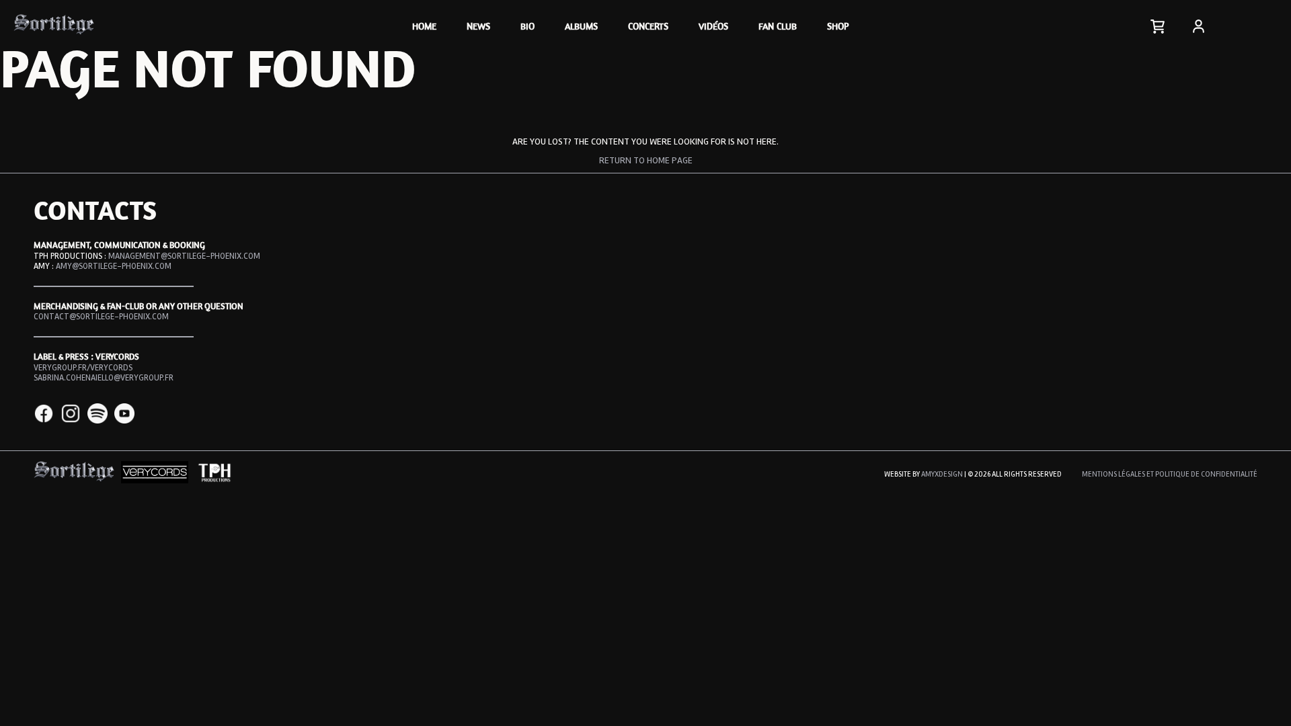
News (478, 26)
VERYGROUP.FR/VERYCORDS (83, 367)
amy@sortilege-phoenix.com (113, 266)
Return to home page (646, 160)
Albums (581, 26)
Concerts (648, 26)
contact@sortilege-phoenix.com (101, 316)
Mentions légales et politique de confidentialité (1169, 474)
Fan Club (777, 26)
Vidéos (713, 26)
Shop (838, 26)
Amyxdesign (942, 474)
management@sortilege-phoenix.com (184, 256)
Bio (527, 26)
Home (424, 26)
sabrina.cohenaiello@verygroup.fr (103, 377)
